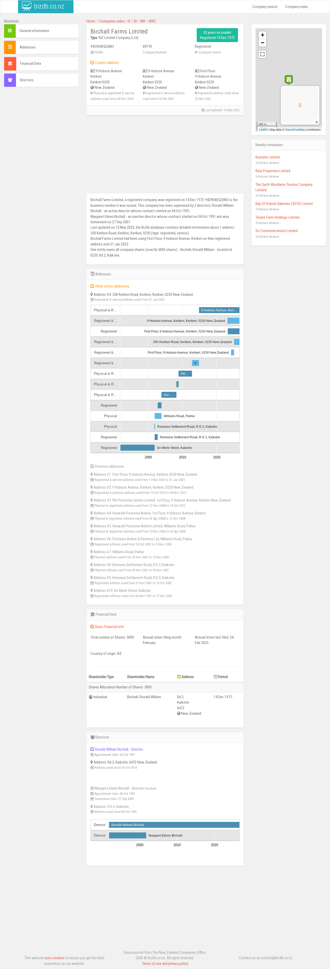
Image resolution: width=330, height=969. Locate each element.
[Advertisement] (41, 169)
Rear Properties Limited (272, 171)
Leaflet (263, 129)
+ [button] (262, 35)
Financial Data (30, 63)
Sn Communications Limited (276, 230)
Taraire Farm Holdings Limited (277, 217)
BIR (143, 21)
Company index (296, 6)
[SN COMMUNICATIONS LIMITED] (289, 80)
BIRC (152, 21)
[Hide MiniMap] (316, 121)
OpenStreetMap (295, 129)
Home (90, 21)
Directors (27, 80)
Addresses (28, 47)
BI (135, 21)
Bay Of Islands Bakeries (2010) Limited (284, 203)
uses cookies (54, 958)
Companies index (112, 21)
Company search (264, 6)
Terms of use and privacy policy (165, 963)
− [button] (262, 42)
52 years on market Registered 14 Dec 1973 (217, 35)
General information (34, 30)
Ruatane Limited (267, 157)
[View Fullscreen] (262, 54)
